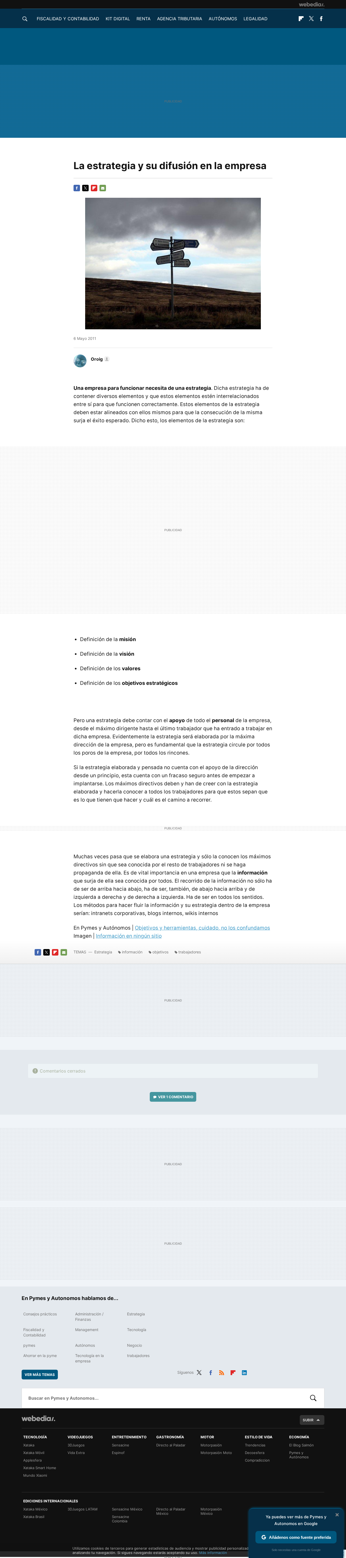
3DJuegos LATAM (83, 1509)
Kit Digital (118, 18)
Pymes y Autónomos (299, 1454)
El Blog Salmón (301, 1445)
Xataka (28, 1445)
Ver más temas (40, 1374)
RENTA (144, 18)
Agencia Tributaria (179, 18)
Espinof (118, 1452)
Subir (308, 1420)
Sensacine (120, 1445)
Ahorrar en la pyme (40, 1355)
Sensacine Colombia (120, 1519)
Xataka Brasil (33, 1517)
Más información (213, 1552)
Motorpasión (211, 1445)
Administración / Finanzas (89, 1317)
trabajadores (189, 952)
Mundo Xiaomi (35, 1475)
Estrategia (103, 952)
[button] (99, 359)
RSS (221, 1371)
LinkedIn (244, 1371)
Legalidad (256, 18)
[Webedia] (311, 4)
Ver (175, 1097)
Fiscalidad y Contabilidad (68, 18)
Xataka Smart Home (39, 1468)
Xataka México (35, 1509)
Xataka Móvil (33, 1452)
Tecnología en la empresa (89, 1358)
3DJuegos (76, 1445)
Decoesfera (254, 1452)
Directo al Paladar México (170, 1511)
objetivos (160, 952)
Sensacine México (127, 1509)
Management (86, 1329)
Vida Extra (76, 1452)
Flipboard (301, 18)
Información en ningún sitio (129, 936)
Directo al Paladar (170, 1445)
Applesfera (32, 1460)
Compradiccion (257, 1460)
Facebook (321, 18)
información (132, 952)
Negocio (134, 1345)
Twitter (311, 18)
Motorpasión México (211, 1511)
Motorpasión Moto (216, 1452)
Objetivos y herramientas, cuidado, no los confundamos (202, 928)
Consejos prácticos (40, 1314)
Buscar (313, 1398)
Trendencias (255, 1445)
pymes (29, 1345)
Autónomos (223, 18)
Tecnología (136, 1329)
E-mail (102, 188)
